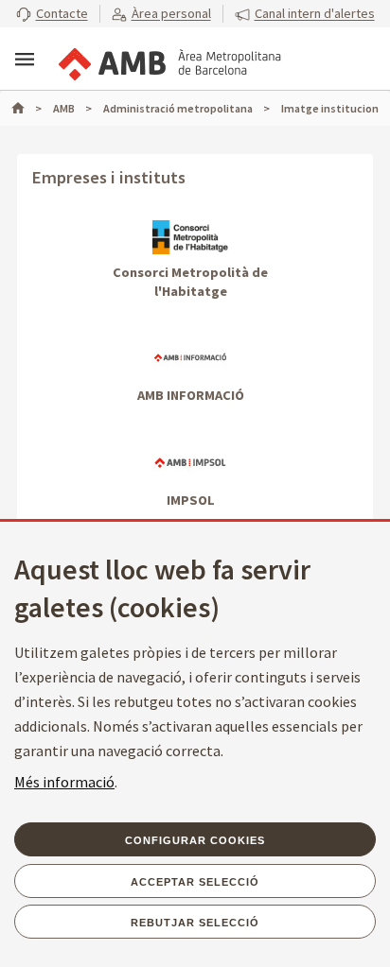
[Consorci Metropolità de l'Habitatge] (190, 236)
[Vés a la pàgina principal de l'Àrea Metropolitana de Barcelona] (168, 60)
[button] (52, 14)
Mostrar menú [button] (24, 59)
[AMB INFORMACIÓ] (190, 357)
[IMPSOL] (190, 462)
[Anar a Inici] (26, 108)
